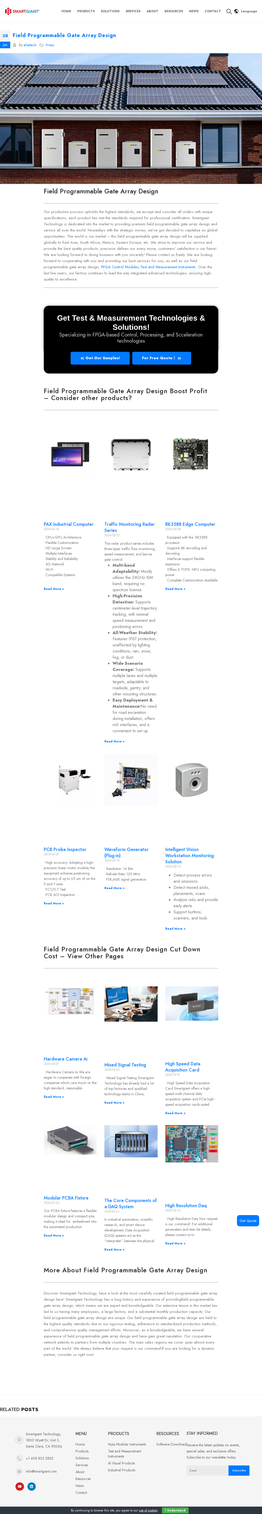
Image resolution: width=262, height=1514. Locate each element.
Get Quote (248, 1221)
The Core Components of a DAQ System (130, 1203)
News (194, 11)
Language (249, 11)
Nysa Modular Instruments (127, 1444)
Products (86, 11)
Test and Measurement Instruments (168, 267)
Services (133, 11)
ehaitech (30, 45)
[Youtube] (19, 1486)
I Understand (175, 1510)
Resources (174, 11)
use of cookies (148, 1510)
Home (66, 11)
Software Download (171, 1444)
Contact (213, 11)
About (152, 11)
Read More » (54, 589)
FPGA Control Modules (120, 267)
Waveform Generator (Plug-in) (126, 852)
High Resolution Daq (186, 1205)
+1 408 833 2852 (39, 1458)
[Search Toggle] (229, 11)
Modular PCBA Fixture (66, 1198)
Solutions (110, 11)
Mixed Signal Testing (125, 1065)
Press (50, 45)
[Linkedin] (31, 1486)
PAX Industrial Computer (69, 524)
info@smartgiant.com (41, 1471)
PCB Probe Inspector (65, 849)
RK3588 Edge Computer (190, 524)
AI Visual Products (121, 1463)
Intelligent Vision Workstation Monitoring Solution (189, 855)
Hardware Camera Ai (66, 1059)
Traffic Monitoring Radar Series (129, 527)
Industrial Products (121, 1470)
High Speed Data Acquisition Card (182, 1067)
